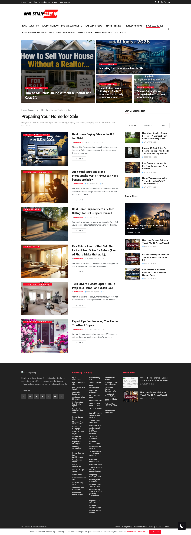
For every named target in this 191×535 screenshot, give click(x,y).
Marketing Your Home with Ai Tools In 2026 (121, 68)
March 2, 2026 (106, 102)
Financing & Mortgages (76, 428)
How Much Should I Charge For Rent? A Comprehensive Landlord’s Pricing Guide (155, 136)
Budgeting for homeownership (95, 471)
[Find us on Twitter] (165, 2)
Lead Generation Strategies (78, 398)
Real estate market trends (94, 442)
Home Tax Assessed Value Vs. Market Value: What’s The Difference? (154, 181)
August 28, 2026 (134, 232)
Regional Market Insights (95, 511)
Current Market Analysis (95, 416)
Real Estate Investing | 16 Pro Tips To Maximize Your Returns (154, 166)
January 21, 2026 (92, 184)
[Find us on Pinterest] (162, 2)
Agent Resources (65, 32)
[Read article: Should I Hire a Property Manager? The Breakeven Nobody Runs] (132, 274)
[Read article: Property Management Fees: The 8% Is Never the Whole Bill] (132, 259)
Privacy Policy (32, 2)
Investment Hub (95, 426)
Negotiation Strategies (76, 442)
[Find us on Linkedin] (42, 396)
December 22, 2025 (92, 217)
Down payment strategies (94, 480)
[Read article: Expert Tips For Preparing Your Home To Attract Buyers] (44, 336)
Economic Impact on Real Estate (111, 383)
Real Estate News (93, 26)
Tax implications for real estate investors (95, 453)
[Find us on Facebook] (155, 2)
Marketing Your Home (94, 396)
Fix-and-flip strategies (93, 438)
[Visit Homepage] (39, 13)
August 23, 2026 (149, 246)
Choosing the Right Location (37, 135)
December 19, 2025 (92, 259)
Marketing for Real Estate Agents (77, 404)
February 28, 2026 (144, 102)
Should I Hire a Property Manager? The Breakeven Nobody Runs (154, 272)
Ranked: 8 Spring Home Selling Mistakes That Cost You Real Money (151, 94)
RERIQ (29, 527)
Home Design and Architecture (36, 32)
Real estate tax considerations (95, 485)
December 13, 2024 (92, 329)
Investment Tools (95, 465)
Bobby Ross (31, 102)
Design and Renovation (76, 466)
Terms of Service (44, 2)
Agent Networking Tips (79, 383)
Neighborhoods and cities (94, 502)
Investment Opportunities (94, 460)
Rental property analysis (95, 447)
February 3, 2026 (92, 142)
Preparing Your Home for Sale (61, 110)
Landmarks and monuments (78, 489)
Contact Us (120, 32)
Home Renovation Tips (79, 479)
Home (23, 2)
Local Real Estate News (111, 400)
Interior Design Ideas (77, 484)
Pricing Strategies (95, 408)
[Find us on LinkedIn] (169, 2)
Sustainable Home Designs (77, 493)
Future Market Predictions (94, 421)
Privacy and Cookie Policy (137, 532)
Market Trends (113, 26)
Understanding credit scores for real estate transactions (95, 492)
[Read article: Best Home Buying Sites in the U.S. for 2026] (44, 149)
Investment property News (110, 395)
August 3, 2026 (44, 102)
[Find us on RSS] (61, 396)
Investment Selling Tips (36, 88)
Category (31, 110)
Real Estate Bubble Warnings (95, 506)
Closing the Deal (95, 382)
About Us (34, 26)
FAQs (61, 2)
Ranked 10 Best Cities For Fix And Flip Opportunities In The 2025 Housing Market (155, 151)
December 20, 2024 (92, 292)
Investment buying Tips (76, 438)
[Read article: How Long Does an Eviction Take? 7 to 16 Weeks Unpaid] (132, 244)
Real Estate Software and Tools (77, 411)
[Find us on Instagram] (158, 2)
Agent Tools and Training (78, 388)
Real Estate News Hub (110, 411)
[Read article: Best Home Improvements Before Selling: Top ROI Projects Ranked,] (44, 224)
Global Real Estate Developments (110, 389)
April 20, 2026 (106, 73)
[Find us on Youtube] (55, 396)
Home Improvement (32, 209)
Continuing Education (76, 393)
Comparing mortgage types (95, 476)
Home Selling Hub (154, 26)
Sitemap (54, 2)
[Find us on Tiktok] (48, 396)
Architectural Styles (77, 461)
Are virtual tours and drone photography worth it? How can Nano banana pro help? (95, 175)
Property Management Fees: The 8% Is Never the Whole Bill (155, 257)
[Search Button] (169, 29)
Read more (80, 157)
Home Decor (77, 475)
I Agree (155, 532)
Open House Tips (95, 400)
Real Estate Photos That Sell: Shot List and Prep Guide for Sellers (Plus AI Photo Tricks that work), (94, 250)
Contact (67, 2)
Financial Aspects (95, 467)
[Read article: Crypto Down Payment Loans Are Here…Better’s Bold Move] (147, 219)
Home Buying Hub (134, 26)
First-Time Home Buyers (78, 433)
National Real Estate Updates (111, 405)
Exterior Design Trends (78, 471)
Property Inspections (76, 447)
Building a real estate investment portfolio (94, 431)
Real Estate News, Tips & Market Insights (61, 26)
